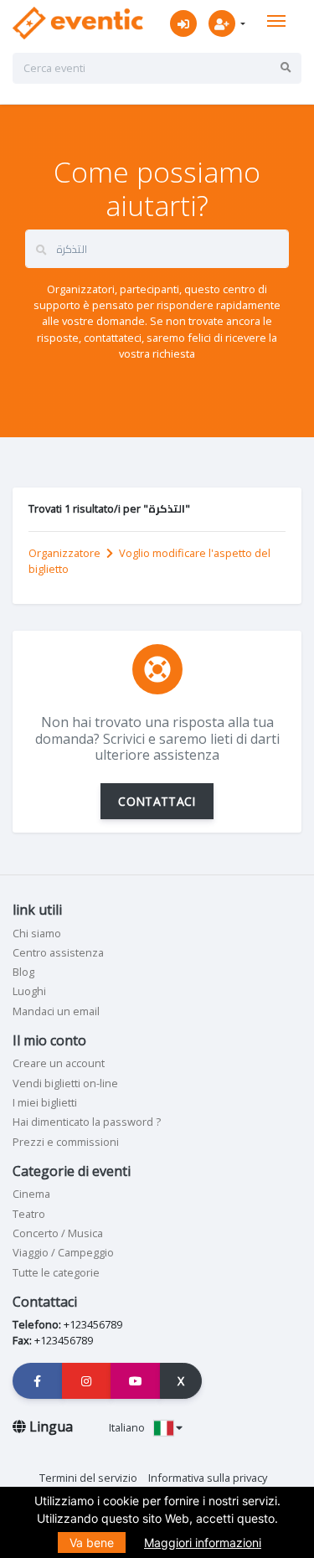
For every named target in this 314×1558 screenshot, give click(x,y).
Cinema (31, 1193)
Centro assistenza (58, 952)
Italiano (128, 1427)
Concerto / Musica (58, 1233)
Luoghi (29, 990)
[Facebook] (38, 1381)
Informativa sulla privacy (207, 1477)
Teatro (29, 1213)
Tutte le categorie (56, 1272)
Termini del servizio (88, 1477)
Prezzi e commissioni (66, 1141)
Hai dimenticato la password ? (87, 1121)
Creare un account (59, 1062)
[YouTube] (136, 1381)
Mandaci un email (56, 1011)
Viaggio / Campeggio (63, 1252)
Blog (23, 971)
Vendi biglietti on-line (65, 1083)
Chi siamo (37, 933)
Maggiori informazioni (202, 1542)
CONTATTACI (157, 801)
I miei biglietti (45, 1102)
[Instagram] (87, 1381)
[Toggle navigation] (276, 21)
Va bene (91, 1542)
